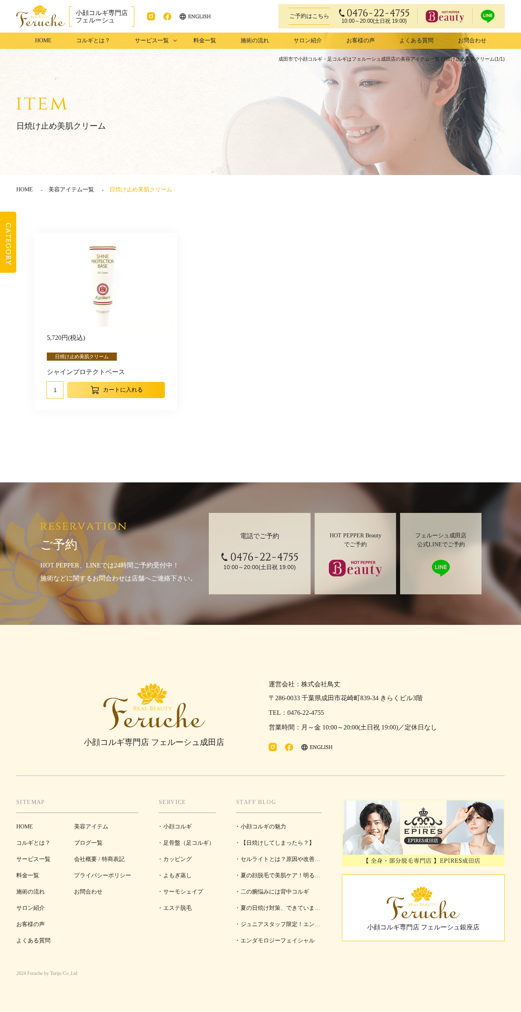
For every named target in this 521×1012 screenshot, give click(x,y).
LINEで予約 (488, 16)
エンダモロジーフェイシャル (278, 941)
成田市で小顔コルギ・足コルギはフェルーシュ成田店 (40, 16)
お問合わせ (472, 40)
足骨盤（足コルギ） (189, 843)
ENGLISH (195, 16)
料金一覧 (204, 40)
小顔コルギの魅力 (263, 827)
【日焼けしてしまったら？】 (278, 843)
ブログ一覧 (88, 843)
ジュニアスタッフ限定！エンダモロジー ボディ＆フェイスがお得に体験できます (278, 927)
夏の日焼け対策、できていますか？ (278, 910)
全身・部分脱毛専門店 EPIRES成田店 (423, 833)
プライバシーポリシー (102, 875)
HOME (43, 40)
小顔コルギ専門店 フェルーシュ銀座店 (423, 927)
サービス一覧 (33, 859)
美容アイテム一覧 (71, 189)
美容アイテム (91, 827)
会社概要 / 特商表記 (99, 859)
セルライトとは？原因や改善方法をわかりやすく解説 (278, 861)
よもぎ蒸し (177, 875)
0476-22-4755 (374, 16)
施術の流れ (255, 40)
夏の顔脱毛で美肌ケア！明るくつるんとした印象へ (278, 878)
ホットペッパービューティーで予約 (445, 16)
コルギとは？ (93, 40)
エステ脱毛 (177, 908)
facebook (167, 16)
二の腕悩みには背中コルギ (275, 892)
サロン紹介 (307, 40)
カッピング (177, 859)
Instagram (151, 16)
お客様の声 (360, 40)
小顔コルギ (177, 827)
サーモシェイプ (183, 892)
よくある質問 (416, 40)
